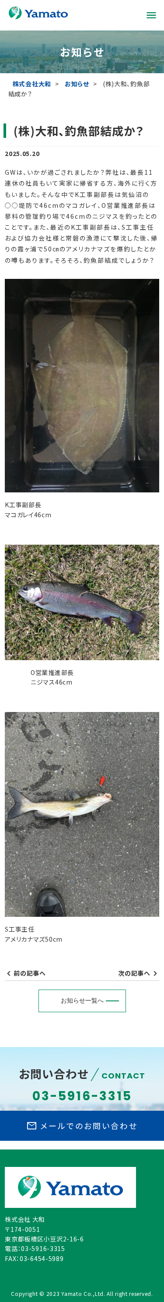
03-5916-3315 (82, 1096)
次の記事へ (134, 973)
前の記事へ (30, 973)
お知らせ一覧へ (82, 1000)
